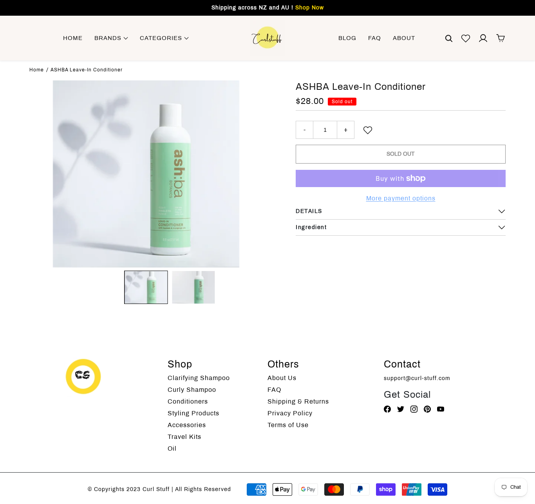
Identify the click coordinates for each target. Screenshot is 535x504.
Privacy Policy (290, 413)
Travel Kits (184, 436)
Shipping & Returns (298, 401)
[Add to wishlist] (368, 129)
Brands (108, 38)
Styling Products (193, 413)
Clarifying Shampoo (199, 378)
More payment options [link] (401, 198)
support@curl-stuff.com (417, 378)
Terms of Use (288, 425)
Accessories (187, 425)
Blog (347, 38)
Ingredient (311, 227)
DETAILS (309, 211)
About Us (282, 378)
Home (73, 38)
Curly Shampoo (192, 389)
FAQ (374, 38)
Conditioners (188, 401)
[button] (449, 38)
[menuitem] (146, 287)
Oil (172, 448)
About (404, 38)
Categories (162, 38)
